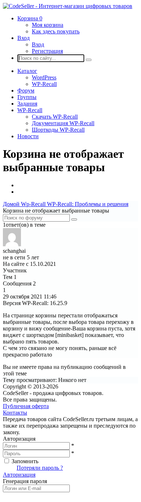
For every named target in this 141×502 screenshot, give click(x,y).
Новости (28, 136)
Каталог (27, 71)
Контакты (15, 413)
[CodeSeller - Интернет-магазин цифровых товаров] (67, 6)
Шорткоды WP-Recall (58, 130)
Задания (27, 103)
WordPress (44, 77)
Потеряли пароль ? (40, 468)
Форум (25, 90)
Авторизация (19, 475)
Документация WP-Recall (63, 123)
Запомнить (25, 461)
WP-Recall (44, 84)
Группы (27, 97)
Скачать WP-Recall (55, 117)
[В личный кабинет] (12, 244)
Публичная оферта (26, 406)
